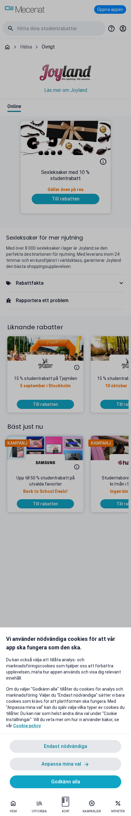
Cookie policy (27, 725)
